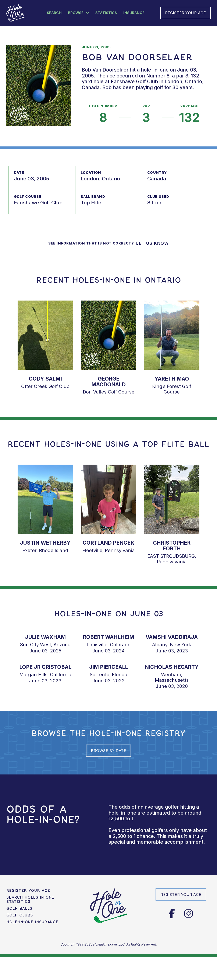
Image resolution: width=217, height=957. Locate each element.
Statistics (106, 13)
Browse (75, 13)
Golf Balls (19, 908)
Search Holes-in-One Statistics (30, 899)
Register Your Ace (185, 13)
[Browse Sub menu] (87, 13)
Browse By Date (108, 750)
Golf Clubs (19, 915)
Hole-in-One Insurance (32, 922)
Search (54, 13)
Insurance (134, 13)
